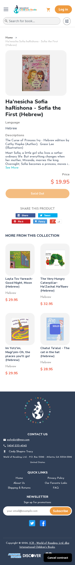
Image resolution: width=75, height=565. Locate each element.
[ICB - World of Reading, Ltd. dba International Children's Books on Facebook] (43, 525)
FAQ (56, 487)
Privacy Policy (56, 478)
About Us (19, 483)
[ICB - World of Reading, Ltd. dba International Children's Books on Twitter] (32, 525)
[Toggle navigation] (6, 9)
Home (9, 37)
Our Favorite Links (56, 483)
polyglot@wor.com (18, 439)
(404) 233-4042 (17, 445)
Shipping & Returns (19, 487)
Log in (63, 9)
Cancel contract (58, 557)
